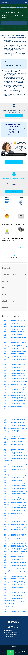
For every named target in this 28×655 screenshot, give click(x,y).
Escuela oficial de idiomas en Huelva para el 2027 (15, 381)
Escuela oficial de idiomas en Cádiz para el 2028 (15, 498)
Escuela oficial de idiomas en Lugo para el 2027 (15, 398)
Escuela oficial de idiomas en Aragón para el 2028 (15, 611)
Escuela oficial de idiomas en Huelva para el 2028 (15, 527)
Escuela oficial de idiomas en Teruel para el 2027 (15, 435)
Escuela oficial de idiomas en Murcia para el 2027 (15, 405)
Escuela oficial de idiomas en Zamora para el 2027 (15, 444)
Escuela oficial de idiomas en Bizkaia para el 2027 (15, 345)
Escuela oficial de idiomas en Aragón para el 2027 (15, 464)
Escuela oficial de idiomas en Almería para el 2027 (15, 329)
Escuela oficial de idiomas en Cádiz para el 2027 (15, 351)
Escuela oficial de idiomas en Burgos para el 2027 (15, 346)
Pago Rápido (9, 630)
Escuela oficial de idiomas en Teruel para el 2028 (15, 581)
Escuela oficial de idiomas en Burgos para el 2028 (15, 493)
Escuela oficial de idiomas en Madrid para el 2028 (15, 546)
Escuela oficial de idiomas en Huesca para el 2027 (15, 383)
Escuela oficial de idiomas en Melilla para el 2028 (15, 549)
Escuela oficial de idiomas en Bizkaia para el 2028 (15, 491)
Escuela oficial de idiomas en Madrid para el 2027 (15, 400)
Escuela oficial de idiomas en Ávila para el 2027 (15, 337)
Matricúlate (17, 652)
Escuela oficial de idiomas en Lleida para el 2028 (15, 543)
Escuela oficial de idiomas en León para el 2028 (15, 542)
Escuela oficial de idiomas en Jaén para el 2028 (15, 534)
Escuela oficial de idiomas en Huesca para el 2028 (15, 529)
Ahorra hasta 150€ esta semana (11, 23)
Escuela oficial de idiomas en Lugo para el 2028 (15, 545)
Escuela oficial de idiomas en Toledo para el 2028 (15, 582)
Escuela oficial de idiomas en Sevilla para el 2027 (15, 428)
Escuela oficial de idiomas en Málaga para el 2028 (15, 548)
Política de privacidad (14, 649)
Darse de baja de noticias (11, 634)
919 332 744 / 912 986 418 (12, 640)
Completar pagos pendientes (12, 632)
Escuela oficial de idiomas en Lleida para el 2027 (15, 397)
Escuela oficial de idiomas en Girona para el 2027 (15, 373)
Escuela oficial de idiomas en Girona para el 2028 (15, 520)
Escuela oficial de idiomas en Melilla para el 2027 (15, 403)
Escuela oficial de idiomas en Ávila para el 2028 (15, 483)
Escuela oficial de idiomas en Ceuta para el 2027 (15, 359)
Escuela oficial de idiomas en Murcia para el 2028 (15, 551)
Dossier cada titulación (11, 638)
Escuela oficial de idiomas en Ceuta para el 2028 (15, 505)
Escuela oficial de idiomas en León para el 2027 (15, 395)
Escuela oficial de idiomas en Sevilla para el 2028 (15, 575)
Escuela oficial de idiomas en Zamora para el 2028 (15, 590)
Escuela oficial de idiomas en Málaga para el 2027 (15, 402)
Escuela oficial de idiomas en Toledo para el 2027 (15, 436)
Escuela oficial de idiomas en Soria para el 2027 (15, 430)
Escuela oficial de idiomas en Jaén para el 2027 (15, 387)
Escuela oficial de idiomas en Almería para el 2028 (15, 475)
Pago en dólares (9, 636)
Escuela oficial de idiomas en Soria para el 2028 (15, 576)
